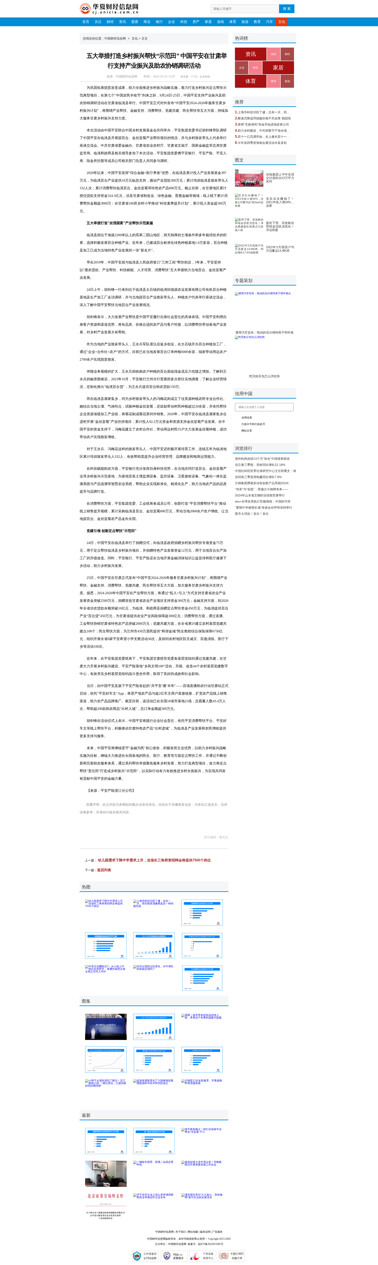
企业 (171, 22)
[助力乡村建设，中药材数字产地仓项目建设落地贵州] (106, 945)
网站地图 (193, 1231)
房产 (196, 22)
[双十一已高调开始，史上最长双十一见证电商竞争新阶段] (154, 945)
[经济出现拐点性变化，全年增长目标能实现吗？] (154, 978)
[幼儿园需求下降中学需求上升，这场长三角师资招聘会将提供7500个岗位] (106, 913)
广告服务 (217, 1231)
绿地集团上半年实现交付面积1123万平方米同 (280, 178)
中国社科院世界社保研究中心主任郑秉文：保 (265, 471)
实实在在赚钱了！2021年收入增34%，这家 (280, 202)
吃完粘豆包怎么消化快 (264, 376)
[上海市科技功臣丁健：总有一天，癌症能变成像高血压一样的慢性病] (154, 913)
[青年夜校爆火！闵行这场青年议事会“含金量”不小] (202, 1141)
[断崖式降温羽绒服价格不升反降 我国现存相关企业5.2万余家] (202, 913)
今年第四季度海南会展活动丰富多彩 (262, 143)
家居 (208, 22)
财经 (110, 22)
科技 (183, 22)
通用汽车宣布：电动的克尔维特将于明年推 (264, 332)
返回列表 (104, 870)
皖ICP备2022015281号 (210, 1244)
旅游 (245, 22)
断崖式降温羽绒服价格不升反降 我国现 (264, 118)
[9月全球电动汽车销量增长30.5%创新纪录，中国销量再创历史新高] (106, 1059)
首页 (85, 22)
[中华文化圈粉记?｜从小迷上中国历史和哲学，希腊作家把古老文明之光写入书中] (106, 978)
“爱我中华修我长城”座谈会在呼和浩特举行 (263, 507)
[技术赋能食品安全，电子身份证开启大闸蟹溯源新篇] (154, 1141)
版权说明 (205, 1231)
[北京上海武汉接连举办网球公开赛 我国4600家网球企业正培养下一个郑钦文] (154, 1059)
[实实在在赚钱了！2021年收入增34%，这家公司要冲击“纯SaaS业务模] (249, 202)
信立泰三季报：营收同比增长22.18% (260, 464)
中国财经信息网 (115, 38)
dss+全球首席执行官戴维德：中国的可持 (262, 501)
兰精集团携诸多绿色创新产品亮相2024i (262, 483)
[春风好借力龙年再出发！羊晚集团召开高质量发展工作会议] (202, 1174)
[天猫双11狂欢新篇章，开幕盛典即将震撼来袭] (202, 1092)
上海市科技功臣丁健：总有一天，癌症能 (265, 112)
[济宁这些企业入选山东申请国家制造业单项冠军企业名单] (154, 1206)
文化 (281, 22)
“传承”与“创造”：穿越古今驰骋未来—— (261, 489)
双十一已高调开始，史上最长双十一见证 (265, 136)
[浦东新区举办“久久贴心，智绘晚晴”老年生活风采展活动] (202, 1206)
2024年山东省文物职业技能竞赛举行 (260, 495)
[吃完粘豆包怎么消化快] (264, 353)
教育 (257, 22)
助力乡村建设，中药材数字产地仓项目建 (265, 130)
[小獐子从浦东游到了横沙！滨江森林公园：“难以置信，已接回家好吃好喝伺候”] (106, 1092)
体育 (232, 22)
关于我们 (180, 1231)
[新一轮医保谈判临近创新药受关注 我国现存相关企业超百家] (106, 1141)
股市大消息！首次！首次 (252, 513)
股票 (134, 22)
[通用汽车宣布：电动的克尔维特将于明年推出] (264, 309)
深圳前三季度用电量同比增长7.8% (258, 477)
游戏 (220, 22)
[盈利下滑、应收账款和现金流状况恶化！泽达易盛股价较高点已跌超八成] (249, 226)
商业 (147, 22)
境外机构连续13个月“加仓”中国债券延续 (262, 458)
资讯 (122, 22)
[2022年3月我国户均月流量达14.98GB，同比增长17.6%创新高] (249, 252)
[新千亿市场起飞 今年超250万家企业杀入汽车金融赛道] (202, 978)
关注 (98, 22)
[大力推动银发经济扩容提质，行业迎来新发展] (154, 1027)
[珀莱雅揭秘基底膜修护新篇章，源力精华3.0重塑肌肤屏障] (106, 1027)
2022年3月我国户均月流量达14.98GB (280, 248)
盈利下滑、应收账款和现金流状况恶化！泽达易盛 (280, 226)
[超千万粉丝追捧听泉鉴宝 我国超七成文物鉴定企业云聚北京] (202, 945)
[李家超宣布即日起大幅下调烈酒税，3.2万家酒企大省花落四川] (202, 1059)
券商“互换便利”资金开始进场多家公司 (263, 124)
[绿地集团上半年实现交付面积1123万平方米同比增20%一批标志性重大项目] (249, 178)
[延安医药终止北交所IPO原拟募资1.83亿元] (106, 1206)
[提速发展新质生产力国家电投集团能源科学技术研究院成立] (154, 1092)
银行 (159, 22)
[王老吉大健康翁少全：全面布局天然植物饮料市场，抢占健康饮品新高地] (106, 1174)
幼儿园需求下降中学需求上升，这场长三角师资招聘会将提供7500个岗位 (154, 860)
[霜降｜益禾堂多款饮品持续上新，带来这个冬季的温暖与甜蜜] (202, 1027)
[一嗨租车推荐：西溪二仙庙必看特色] (154, 1174)
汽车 (269, 22)
